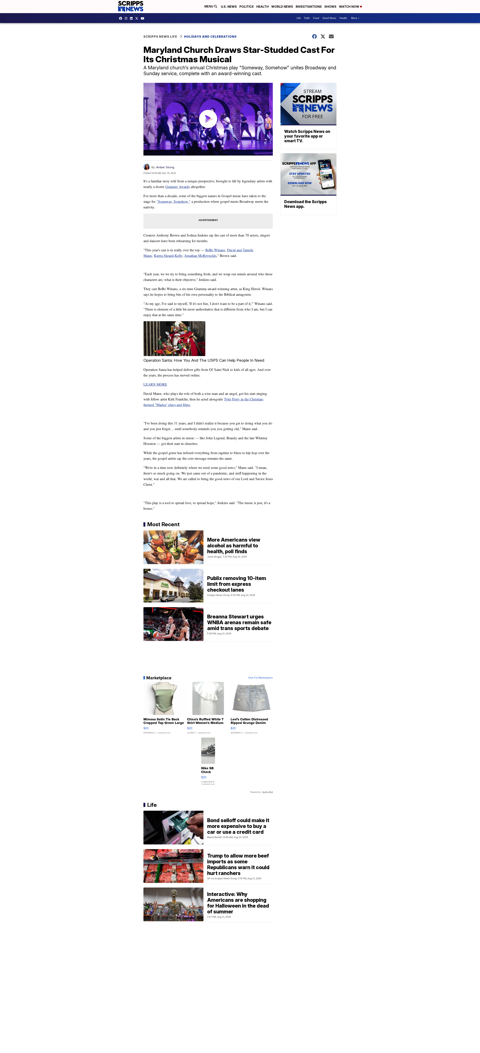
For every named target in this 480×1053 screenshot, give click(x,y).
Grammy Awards (177, 186)
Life (299, 18)
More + (355, 18)
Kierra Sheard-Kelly (168, 255)
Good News (329, 18)
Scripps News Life (160, 36)
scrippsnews (121, 18)
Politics (246, 6)
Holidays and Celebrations (210, 36)
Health (262, 6)
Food (316, 18)
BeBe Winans (215, 250)
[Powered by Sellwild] (267, 792)
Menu (209, 6)
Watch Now (349, 6)
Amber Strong (165, 167)
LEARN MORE (155, 384)
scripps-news (132, 18)
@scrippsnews (143, 18)
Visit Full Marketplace (260, 678)
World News (282, 6)
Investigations (309, 6)
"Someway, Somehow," (173, 201)
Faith (307, 18)
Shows (330, 6)
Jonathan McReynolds (200, 255)
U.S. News (229, 6)
